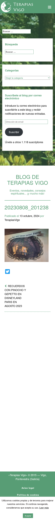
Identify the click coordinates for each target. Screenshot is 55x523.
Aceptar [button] (28, 515)
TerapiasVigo (12, 220)
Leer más (44, 507)
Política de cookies (28, 494)
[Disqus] (27, 353)
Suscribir (14, 132)
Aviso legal (28, 487)
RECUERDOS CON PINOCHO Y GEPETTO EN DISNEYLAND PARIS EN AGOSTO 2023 (15, 296)
